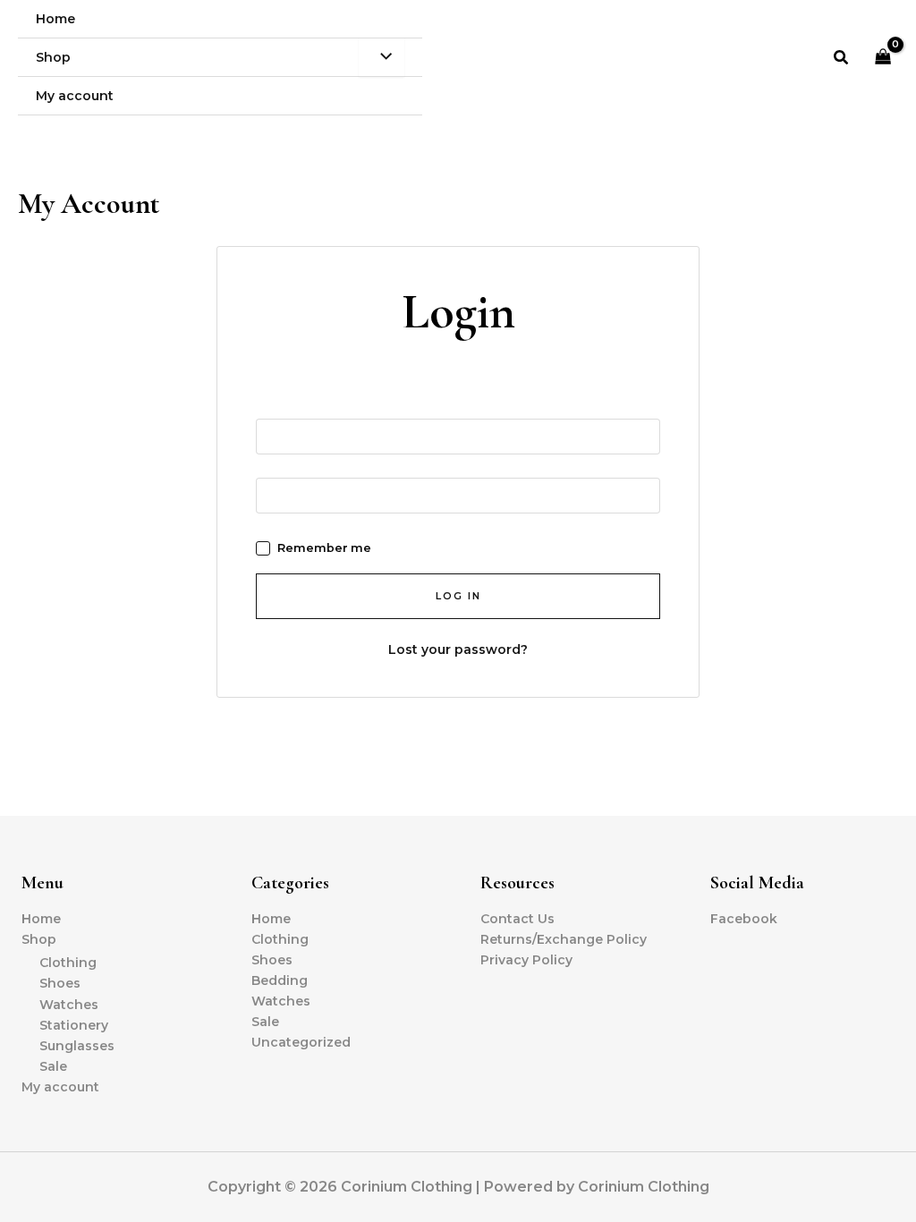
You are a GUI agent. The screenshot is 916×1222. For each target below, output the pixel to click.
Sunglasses (76, 1046)
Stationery (73, 1025)
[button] (842, 58)
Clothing (68, 963)
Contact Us (517, 919)
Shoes (60, 983)
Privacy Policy (526, 960)
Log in (458, 596)
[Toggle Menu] (381, 57)
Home (41, 919)
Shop (38, 939)
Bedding (279, 980)
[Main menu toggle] (879, 134)
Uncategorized (301, 1042)
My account (60, 1087)
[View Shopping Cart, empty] (883, 57)
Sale (53, 1066)
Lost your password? (458, 649)
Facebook (743, 919)
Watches (68, 1005)
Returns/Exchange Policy (563, 939)
